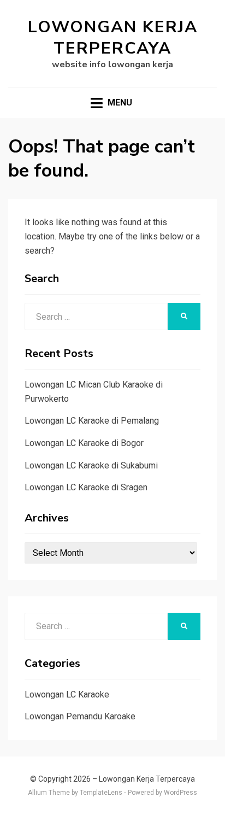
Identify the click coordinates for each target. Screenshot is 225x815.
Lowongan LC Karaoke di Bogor (84, 443)
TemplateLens (101, 792)
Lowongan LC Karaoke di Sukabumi (91, 465)
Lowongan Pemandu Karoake (80, 716)
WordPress (180, 792)
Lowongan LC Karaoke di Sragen (86, 487)
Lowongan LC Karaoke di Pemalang (92, 420)
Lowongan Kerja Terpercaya (113, 38)
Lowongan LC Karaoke (67, 694)
